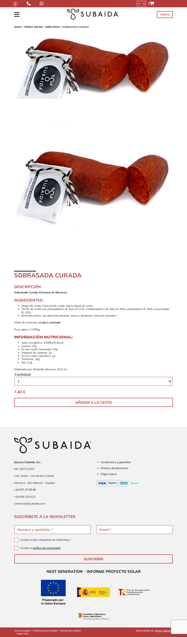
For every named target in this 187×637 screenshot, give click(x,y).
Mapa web (22, 633)
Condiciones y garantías (116, 462)
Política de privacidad (45, 630)
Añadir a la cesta (93, 402)
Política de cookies (70, 630)
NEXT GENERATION (65, 571)
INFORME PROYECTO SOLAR (114, 571)
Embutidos (52, 26)
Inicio (17, 26)
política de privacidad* (47, 548)
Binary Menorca (164, 630)
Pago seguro (109, 474)
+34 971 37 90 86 (25, 489)
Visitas (165, 14)
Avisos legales (22, 630)
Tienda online (33, 26)
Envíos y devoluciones (114, 468)
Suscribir (93, 559)
